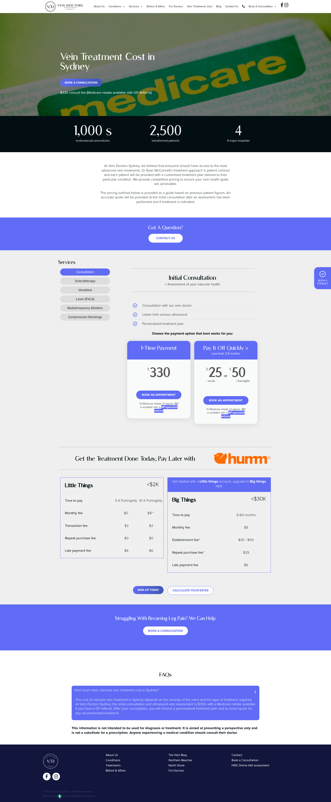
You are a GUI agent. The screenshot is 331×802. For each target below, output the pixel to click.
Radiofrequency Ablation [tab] (85, 308)
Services (134, 6)
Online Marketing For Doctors (79, 796)
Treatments (113, 766)
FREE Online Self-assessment (250, 766)
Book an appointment (159, 395)
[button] (165, 690)
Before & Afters (156, 6)
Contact (237, 755)
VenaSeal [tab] (85, 290)
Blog (218, 6)
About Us (99, 6)
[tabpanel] (192, 349)
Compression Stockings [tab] (85, 317)
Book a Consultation (245, 760)
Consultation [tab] (85, 272)
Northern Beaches (180, 760)
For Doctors (176, 6)
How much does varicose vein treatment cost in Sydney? (116, 690)
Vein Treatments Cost (199, 6)
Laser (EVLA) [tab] (85, 299)
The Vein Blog (178, 755)
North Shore (176, 766)
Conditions (115, 6)
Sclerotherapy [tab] (85, 281)
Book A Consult (322, 282)
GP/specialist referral (166, 409)
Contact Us (231, 6)
